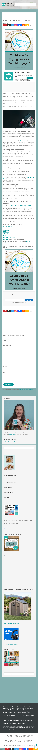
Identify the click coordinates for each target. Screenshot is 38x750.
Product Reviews (8, 226)
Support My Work (6, 340)
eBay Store (6, 234)
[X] (9, 25)
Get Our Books (7, 228)
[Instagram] (16, 25)
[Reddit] (23, 25)
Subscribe (6, 239)
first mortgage (23, 140)
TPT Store (6, 232)
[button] (34, 4)
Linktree (5, 236)
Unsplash (19, 128)
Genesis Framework (22, 745)
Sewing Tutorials (8, 487)
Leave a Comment (20, 335)
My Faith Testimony (9, 237)
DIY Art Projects (7, 490)
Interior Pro (13, 745)
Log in (33, 745)
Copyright (29, 720)
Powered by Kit (19, 303)
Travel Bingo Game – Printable (11, 482)
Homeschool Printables (9, 492)
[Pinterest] (5, 25)
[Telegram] (12, 25)
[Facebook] (20, 25)
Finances (33, 18)
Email (4, 372)
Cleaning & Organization (9, 494)
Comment (5, 350)
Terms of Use (24, 720)
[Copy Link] (27, 25)
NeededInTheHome (8, 4)
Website (5, 378)
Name (5, 366)
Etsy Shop (6, 230)
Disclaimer (5, 723)
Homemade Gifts (7, 497)
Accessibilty (18, 720)
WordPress (29, 745)
